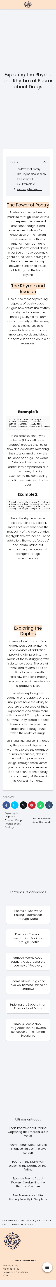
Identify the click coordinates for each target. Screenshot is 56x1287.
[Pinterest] (32, 805)
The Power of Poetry (28, 169)
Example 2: (28, 184)
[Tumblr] (49, 805)
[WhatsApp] (40, 805)
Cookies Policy (11, 1268)
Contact (7, 1275)
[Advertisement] (28, 41)
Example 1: (27, 179)
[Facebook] (6, 805)
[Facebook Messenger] (15, 805)
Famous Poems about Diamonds (41, 820)
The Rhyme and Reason (31, 174)
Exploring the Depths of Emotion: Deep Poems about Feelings (13, 820)
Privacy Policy (10, 1265)
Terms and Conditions (15, 1272)
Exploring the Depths (29, 189)
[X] (23, 805)
